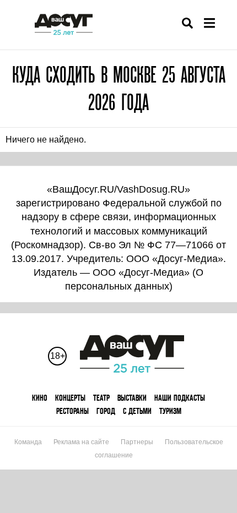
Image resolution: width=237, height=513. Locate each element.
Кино (39, 397)
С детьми (137, 411)
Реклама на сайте (81, 442)
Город (105, 411)
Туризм (170, 411)
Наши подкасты (179, 397)
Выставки (132, 397)
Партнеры (137, 442)
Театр (101, 397)
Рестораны (72, 411)
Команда (28, 442)
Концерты (70, 397)
